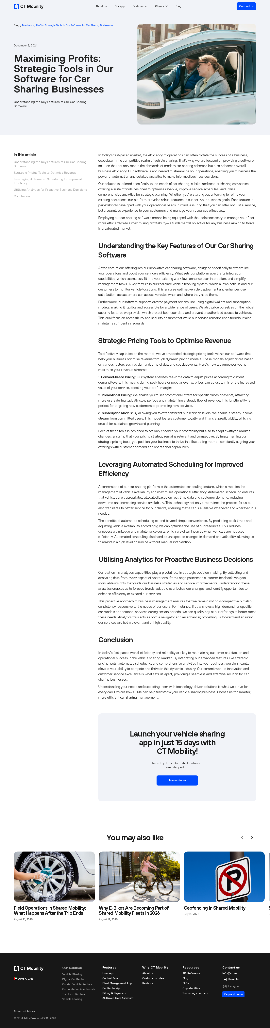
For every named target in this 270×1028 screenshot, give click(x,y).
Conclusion (22, 196)
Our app (120, 6)
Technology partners (195, 993)
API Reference (191, 973)
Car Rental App (111, 988)
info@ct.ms (229, 973)
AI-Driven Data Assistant (117, 998)
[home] (28, 6)
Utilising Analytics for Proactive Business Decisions (50, 189)
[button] (139, 6)
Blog (178, 6)
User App (108, 973)
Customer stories (153, 978)
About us (101, 6)
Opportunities (191, 988)
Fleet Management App (117, 983)
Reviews (147, 983)
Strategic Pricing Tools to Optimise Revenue (45, 172)
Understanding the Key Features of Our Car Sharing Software (50, 164)
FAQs (185, 983)
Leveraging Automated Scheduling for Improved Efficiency (48, 181)
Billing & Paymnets (114, 993)
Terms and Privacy (24, 1011)
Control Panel (110, 978)
